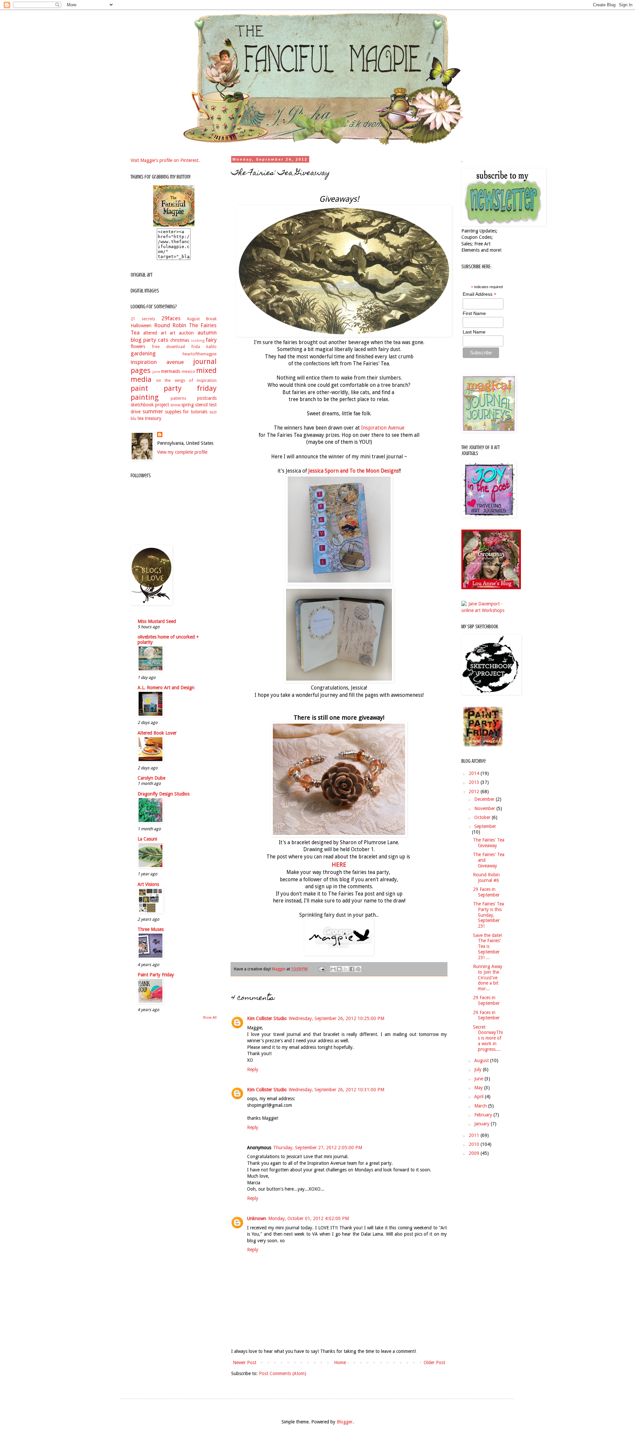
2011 (475, 1135)
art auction (182, 332)
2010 (475, 1144)
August (482, 1060)
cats (163, 339)
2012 (475, 791)
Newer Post (244, 1362)
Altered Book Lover (157, 733)
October (483, 817)
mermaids (170, 371)
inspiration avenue (157, 362)
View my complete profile (182, 452)
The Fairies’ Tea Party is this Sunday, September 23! (488, 915)
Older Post (434, 1362)
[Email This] (333, 969)
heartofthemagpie (200, 353)
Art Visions (148, 884)
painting (145, 397)
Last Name (474, 331)
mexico (188, 371)
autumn (207, 332)
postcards (207, 398)
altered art (154, 332)
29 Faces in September (486, 892)
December (485, 799)
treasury (153, 418)
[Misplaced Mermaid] (491, 587)
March (481, 1105)
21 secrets (143, 318)
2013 (475, 782)
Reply (252, 1069)
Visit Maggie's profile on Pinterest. (165, 160)
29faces (171, 318)
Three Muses (151, 929)
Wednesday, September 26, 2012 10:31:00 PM (336, 1089)
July (478, 1069)
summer (153, 411)
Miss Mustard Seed (157, 621)
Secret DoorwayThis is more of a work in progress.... (488, 1038)
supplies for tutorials (186, 411)
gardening (143, 353)
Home (340, 1362)
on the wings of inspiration (186, 380)
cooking (197, 340)
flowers (138, 346)
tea (140, 418)
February (483, 1114)
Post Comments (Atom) (282, 1373)
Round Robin (170, 325)
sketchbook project (150, 404)
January (482, 1123)
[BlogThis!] (339, 969)
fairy (211, 339)
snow (175, 404)
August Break (202, 318)
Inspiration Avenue (382, 428)
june (156, 372)
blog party (143, 339)
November (485, 808)
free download (168, 346)
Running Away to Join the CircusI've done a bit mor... (487, 977)
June (479, 1078)
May (479, 1087)
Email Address (479, 294)
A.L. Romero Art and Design (166, 687)
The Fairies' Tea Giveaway (488, 842)
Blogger (345, 1421)
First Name (474, 313)
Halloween (141, 325)
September (485, 826)
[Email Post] (321, 968)
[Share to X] (345, 969)
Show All (210, 1017)
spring (187, 404)
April (479, 1096)
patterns (178, 398)
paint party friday (174, 388)
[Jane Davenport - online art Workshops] (482, 610)
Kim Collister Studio (267, 1018)
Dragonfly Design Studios (164, 793)
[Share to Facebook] (352, 969)
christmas (179, 340)
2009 (475, 1153)
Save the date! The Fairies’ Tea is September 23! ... (487, 946)
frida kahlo (204, 346)
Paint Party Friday (156, 974)
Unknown (256, 1218)
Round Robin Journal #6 (486, 877)
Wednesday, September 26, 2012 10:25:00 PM (336, 1018)
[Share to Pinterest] (358, 969)
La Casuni (147, 839)
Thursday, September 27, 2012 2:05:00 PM (317, 1147)
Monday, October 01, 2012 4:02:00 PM (308, 1218)
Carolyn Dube (151, 778)
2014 (475, 773)
